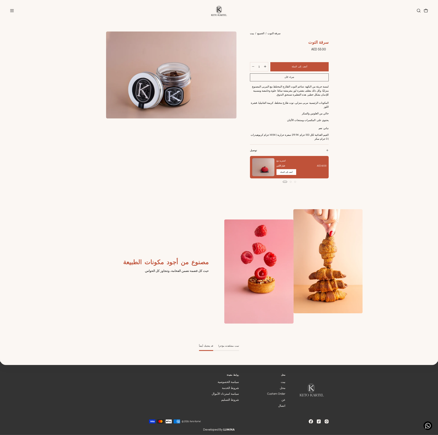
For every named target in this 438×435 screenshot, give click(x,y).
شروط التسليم (230, 399)
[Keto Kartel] (219, 11)
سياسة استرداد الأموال (225, 393)
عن (283, 399)
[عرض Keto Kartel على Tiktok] (318, 421)
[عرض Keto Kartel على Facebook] (310, 421)
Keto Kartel (195, 421)
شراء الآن (289, 77)
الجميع (260, 33)
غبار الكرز (280, 166)
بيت (252, 33)
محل (283, 375)
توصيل (253, 150)
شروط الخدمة (230, 388)
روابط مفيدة (233, 375)
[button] (418, 10)
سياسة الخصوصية (228, 382)
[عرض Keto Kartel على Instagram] (326, 421)
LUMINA (229, 429)
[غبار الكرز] (263, 167)
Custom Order (276, 393)
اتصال (281, 405)
